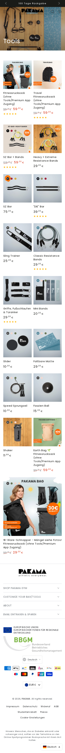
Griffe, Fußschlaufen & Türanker (17, 310)
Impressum (12, 706)
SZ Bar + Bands (13, 157)
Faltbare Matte (43, 361)
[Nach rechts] (59, 3)
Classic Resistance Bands (46, 257)
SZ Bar (7, 206)
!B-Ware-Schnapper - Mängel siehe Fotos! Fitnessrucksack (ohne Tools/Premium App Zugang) (32, 543)
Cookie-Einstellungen (32, 717)
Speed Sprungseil (15, 405)
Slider (7, 361)
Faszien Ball (41, 405)
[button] (52, 12)
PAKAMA (26, 698)
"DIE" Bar (38, 206)
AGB (56, 706)
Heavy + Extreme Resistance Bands (45, 158)
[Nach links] (6, 3)
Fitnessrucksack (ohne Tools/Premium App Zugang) (17, 98)
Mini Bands (40, 308)
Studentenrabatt (27, 712)
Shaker (8, 450)
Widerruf (45, 706)
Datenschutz (30, 706)
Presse (43, 712)
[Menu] (5, 12)
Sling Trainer (11, 256)
